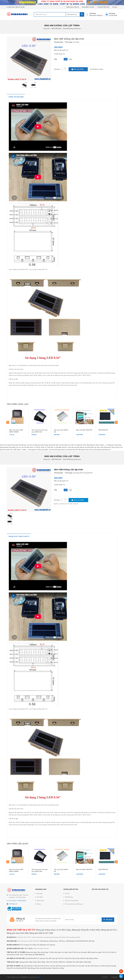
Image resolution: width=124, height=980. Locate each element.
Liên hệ (67, 893)
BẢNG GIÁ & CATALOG (73, 7)
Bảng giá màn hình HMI (17, 933)
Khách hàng (40, 900)
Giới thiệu (40, 893)
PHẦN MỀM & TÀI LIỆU (88, 7)
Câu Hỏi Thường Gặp (71, 900)
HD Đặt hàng (69, 897)
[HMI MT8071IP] (107, 416)
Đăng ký (100, 15)
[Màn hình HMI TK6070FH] (84, 416)
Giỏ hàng (112, 13)
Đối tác (39, 904)
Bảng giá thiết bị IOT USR (41, 933)
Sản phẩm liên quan (17, 844)
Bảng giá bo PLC (108, 930)
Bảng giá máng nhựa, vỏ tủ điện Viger (53, 930)
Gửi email (109, 919)
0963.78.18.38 (20, 7)
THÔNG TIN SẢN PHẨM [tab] (16, 97)
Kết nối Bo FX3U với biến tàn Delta (69, 937)
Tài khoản (93, 13)
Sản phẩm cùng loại (17, 404)
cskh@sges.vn (13, 904)
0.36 (70, 59)
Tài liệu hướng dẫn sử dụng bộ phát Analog (44, 937)
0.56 (65, 59)
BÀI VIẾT (115, 7)
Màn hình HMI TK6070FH (84, 430)
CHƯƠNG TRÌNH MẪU (103, 7)
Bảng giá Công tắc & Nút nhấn (86, 930)
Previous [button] (7, 422)
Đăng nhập (93, 15)
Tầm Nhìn (40, 897)
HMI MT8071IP (103, 430)
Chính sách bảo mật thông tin (74, 904)
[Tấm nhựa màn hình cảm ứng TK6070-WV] (40, 416)
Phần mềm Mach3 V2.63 (40, 948)
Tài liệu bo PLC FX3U (24, 937)
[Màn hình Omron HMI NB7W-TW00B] (17, 416)
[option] (24, 85)
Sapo (39, 977)
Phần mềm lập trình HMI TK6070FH (28, 941)
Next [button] (116, 422)
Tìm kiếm (105, 977)
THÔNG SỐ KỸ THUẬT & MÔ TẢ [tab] (18, 536)
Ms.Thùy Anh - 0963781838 (17, 900)
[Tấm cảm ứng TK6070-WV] (62, 416)
